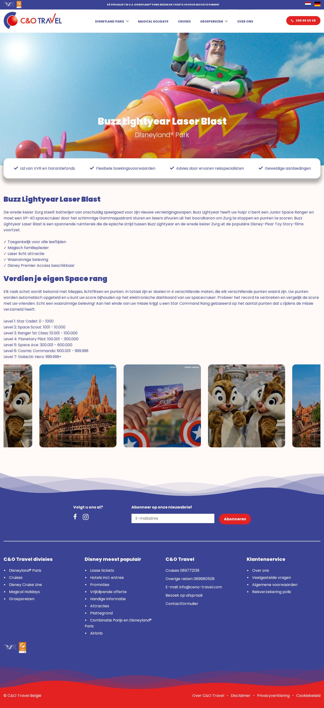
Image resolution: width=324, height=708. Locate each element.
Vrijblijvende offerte (108, 592)
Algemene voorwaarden (274, 584)
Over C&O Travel (208, 695)
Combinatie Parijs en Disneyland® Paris (118, 623)
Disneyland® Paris (25, 570)
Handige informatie (108, 599)
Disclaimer (240, 695)
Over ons (245, 21)
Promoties (99, 584)
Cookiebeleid (308, 695)
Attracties (99, 606)
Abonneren (235, 519)
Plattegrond (101, 613)
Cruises (184, 21)
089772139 (189, 570)
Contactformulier (182, 603)
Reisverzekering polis (271, 592)
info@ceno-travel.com (200, 587)
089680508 (204, 578)
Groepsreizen (211, 21)
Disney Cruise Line (25, 584)
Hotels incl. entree (107, 577)
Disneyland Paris (109, 21)
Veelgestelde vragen (271, 577)
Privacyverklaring (273, 695)
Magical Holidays (153, 21)
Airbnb (96, 633)
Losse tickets (102, 570)
